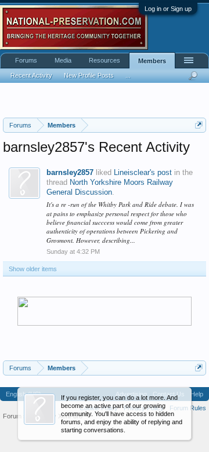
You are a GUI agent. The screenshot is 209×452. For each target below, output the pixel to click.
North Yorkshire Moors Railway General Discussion (109, 187)
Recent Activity (31, 75)
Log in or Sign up (168, 8)
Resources (104, 60)
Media (63, 60)
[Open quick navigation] (199, 125)
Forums (26, 60)
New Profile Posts (89, 75)
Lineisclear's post (143, 172)
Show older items (33, 268)
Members (152, 60)
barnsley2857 (69, 172)
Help (196, 394)
